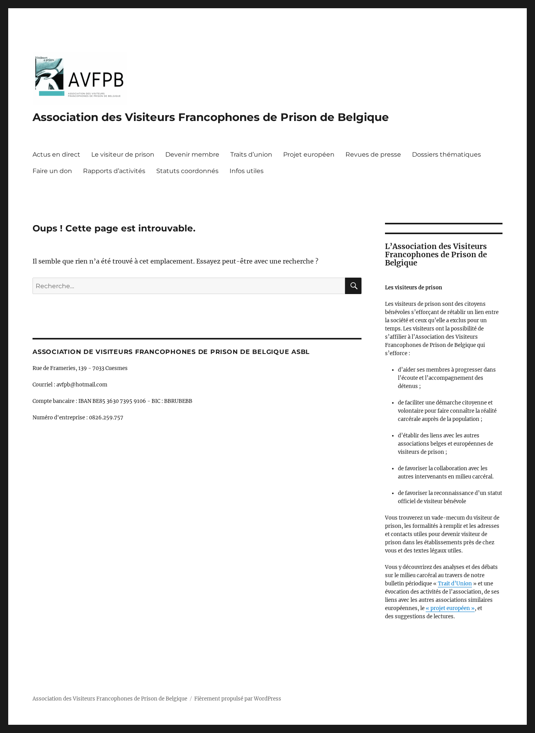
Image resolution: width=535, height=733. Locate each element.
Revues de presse (373, 154)
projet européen (450, 608)
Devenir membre (192, 154)
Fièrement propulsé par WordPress (237, 698)
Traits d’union (251, 154)
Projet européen (308, 154)
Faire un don (52, 171)
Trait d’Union (455, 583)
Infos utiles (247, 171)
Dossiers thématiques (446, 154)
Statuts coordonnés (187, 171)
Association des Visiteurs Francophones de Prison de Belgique (211, 117)
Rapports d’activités (114, 171)
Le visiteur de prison (122, 154)
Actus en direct (56, 154)
